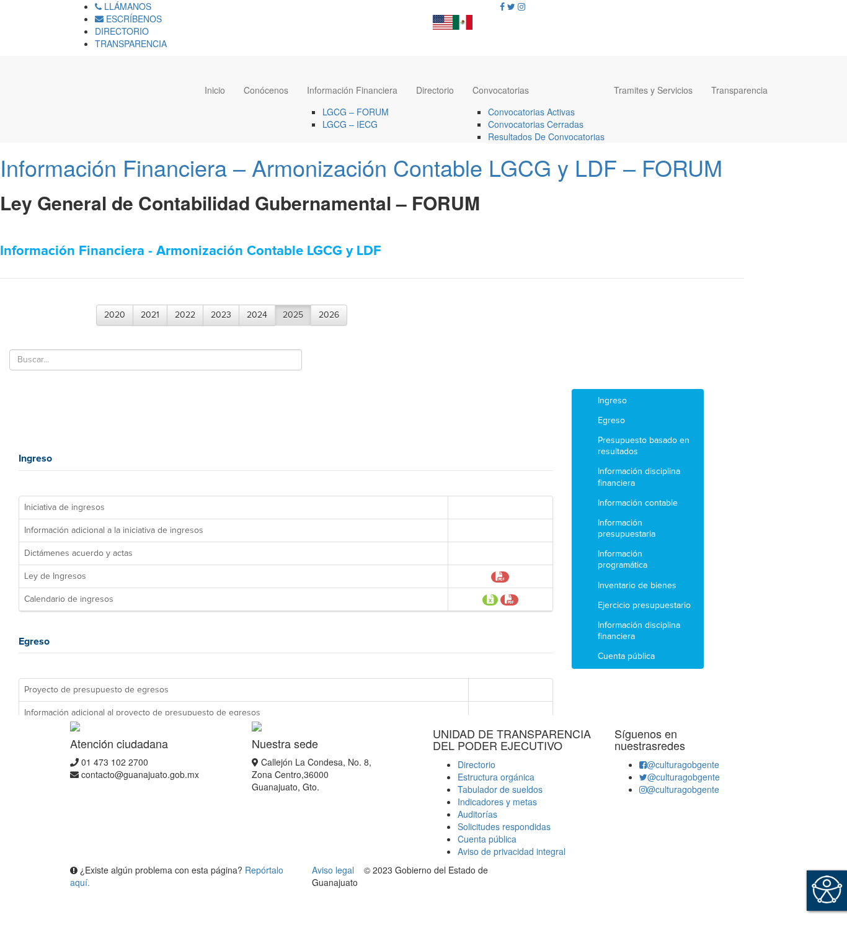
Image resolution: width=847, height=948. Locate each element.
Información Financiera (352, 90)
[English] (443, 19)
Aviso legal (334, 870)
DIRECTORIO (122, 31)
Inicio (215, 90)
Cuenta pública (487, 839)
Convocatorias (500, 90)
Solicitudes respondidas (504, 826)
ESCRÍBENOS (133, 18)
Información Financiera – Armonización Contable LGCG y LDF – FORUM (361, 167)
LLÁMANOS (126, 6)
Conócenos (266, 90)
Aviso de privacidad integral (511, 851)
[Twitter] (511, 6)
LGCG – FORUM (355, 111)
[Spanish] (462, 19)
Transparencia (739, 90)
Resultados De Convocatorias (546, 136)
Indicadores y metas (497, 801)
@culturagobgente (683, 764)
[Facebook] (502, 6)
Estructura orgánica (496, 777)
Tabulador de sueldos (500, 789)
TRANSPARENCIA (131, 43)
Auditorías (477, 814)
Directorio (435, 90)
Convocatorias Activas (531, 111)
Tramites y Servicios (653, 90)
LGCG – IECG (350, 124)
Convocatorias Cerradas (535, 124)
